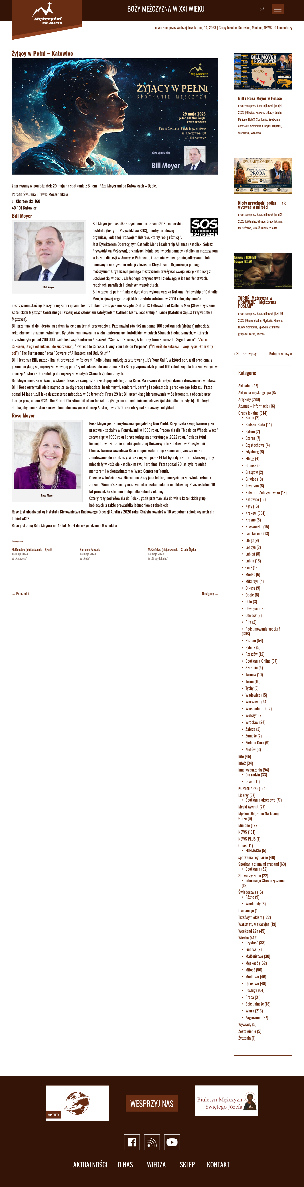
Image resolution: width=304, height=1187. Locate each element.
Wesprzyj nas (152, 1103)
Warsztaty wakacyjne (254, 924)
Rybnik (250, 647)
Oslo (248, 601)
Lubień (250, 554)
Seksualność (254, 1004)
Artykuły (244, 399)
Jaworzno (252, 486)
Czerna (250, 438)
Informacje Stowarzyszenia (265, 880)
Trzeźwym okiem (250, 917)
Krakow (260, 112)
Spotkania (261, 119)
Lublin (278, 112)
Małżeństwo (244, 228)
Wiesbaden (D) (256, 708)
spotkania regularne (253, 857)
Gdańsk (250, 465)
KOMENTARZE (248, 788)
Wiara (249, 1011)
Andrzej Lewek (186, 27)
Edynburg (252, 451)
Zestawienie (247, 1031)
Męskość (267, 320)
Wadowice (252, 695)
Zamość (251, 736)
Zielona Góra (254, 742)
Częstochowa (255, 445)
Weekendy (253, 903)
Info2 (242, 763)
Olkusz (250, 588)
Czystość (251, 942)
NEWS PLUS (247, 839)
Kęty (248, 506)
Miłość (256, 228)
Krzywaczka (253, 526)
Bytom (250, 431)
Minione (257, 27)
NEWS (268, 27)
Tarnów (250, 674)
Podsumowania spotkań (262, 629)
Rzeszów (251, 654)
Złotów (250, 749)
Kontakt (218, 1164)
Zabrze (250, 729)
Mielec (250, 574)
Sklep (187, 1164)
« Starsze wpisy (245, 353)
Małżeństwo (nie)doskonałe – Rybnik (32, 549)
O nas (242, 845)
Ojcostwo (252, 983)
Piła (248, 622)
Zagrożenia (253, 1017)
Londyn (250, 547)
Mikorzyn (252, 581)
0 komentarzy (283, 27)
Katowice (244, 27)
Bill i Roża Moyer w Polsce (260, 98)
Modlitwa (252, 976)
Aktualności (90, 1164)
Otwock (251, 615)
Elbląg (249, 458)
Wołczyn (251, 715)
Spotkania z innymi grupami (265, 126)
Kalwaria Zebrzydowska (262, 492)
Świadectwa (247, 892)
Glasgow (251, 472)
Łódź (248, 567)
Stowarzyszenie (249, 875)
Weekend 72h (248, 931)
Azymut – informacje (253, 406)
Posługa (251, 990)
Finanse (251, 949)
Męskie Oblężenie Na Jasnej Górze (258, 815)
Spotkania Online (258, 661)
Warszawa (243, 132)
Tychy (249, 688)
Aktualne (251, 221)
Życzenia (244, 1038)
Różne (249, 897)
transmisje (246, 910)
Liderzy (269, 112)
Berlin (249, 417)
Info (241, 756)
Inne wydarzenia (250, 770)
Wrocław (256, 132)
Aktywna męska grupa (254, 392)
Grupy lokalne (228, 27)
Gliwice (250, 112)
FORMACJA (253, 850)
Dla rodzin (252, 775)
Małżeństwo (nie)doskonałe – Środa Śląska (172, 549)
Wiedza (273, 228)
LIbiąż (249, 540)
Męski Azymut (248, 807)
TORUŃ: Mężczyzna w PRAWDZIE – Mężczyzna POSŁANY (257, 302)
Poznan (250, 640)
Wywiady (244, 1024)
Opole (249, 595)
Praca (249, 997)
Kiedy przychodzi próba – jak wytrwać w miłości (262, 205)
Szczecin (251, 667)
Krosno (250, 520)
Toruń (252, 334)
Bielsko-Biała (255, 424)
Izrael (249, 781)
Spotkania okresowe (260, 800)
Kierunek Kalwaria (90, 549)
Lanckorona (253, 533)
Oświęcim (252, 608)
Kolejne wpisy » (280, 353)
